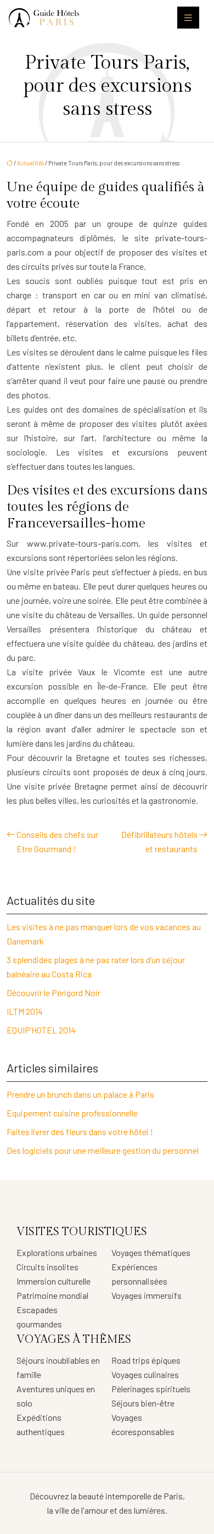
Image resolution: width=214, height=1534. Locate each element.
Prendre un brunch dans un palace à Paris (80, 1094)
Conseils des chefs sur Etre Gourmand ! (57, 841)
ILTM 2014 (25, 1011)
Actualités (30, 162)
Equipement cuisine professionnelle (72, 1113)
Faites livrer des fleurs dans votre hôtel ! (80, 1131)
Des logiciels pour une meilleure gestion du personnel (103, 1150)
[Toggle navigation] (188, 17)
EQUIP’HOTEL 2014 (41, 1030)
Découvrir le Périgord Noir (53, 992)
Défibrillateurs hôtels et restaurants (159, 841)
